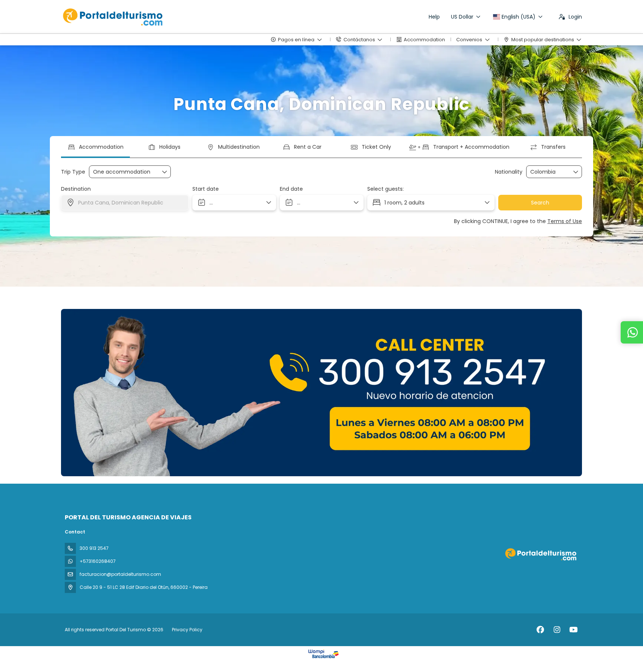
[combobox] (548, 172)
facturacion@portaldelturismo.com (120, 574)
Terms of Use (564, 221)
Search (540, 202)
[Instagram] (557, 630)
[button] (83, 392)
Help (434, 16)
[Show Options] (576, 172)
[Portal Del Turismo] (540, 554)
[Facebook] (540, 630)
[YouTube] (573, 630)
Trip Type (73, 171)
